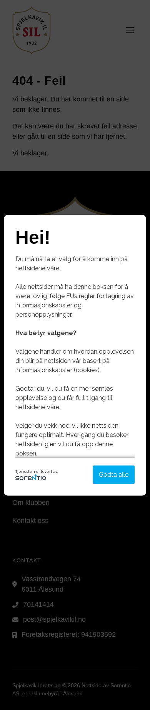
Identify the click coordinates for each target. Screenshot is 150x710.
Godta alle (113, 474)
